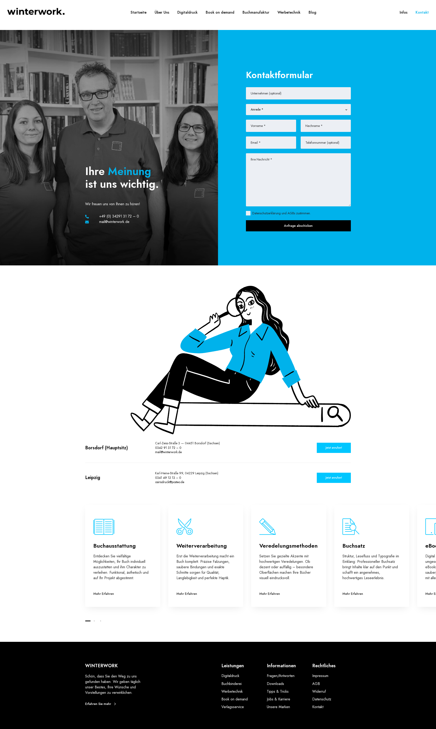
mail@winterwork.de (168, 452)
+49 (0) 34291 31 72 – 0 (119, 216)
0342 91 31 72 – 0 (168, 447)
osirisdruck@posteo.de (169, 482)
